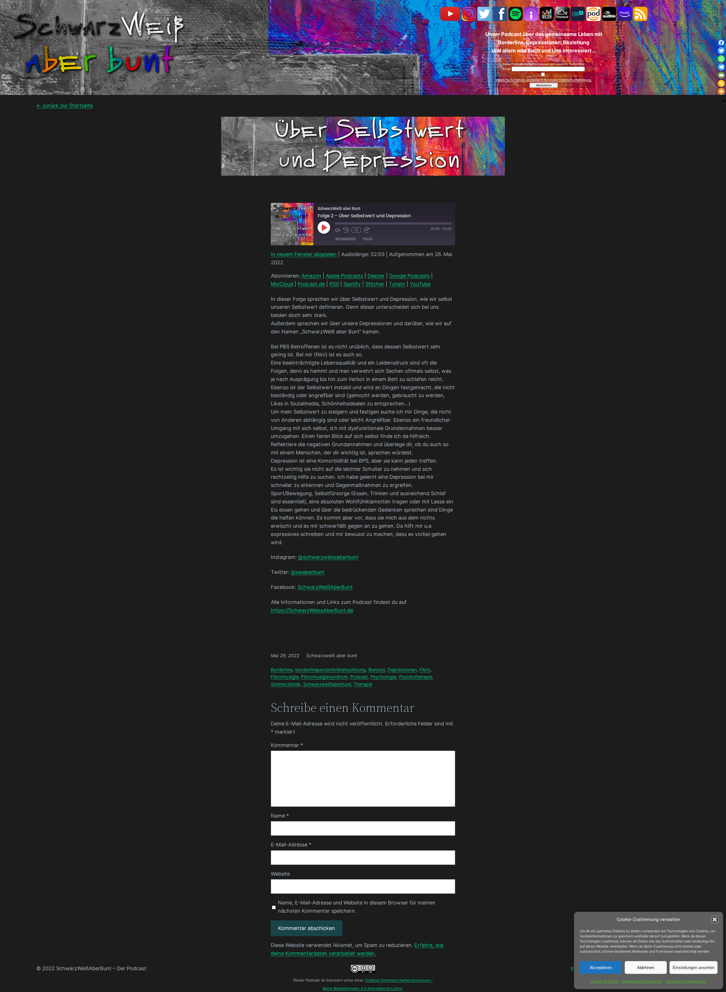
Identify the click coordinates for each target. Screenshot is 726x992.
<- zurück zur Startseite (64, 105)
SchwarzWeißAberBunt (325, 587)
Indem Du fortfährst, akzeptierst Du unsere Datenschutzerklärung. (544, 80)
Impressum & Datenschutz (641, 981)
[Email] (721, 75)
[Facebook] (721, 42)
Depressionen (402, 669)
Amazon (311, 276)
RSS (334, 284)
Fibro (424, 669)
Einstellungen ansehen (693, 967)
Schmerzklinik (286, 684)
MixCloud (282, 284)
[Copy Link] (721, 83)
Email (507, 69)
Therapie (363, 684)
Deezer (376, 276)
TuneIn (397, 284)
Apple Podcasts (344, 276)
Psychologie (383, 677)
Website (280, 874)
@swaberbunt (307, 572)
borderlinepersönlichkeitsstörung (330, 669)
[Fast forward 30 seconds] (367, 230)
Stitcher (374, 284)
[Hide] (723, 101)
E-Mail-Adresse (291, 845)
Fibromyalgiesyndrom (324, 677)
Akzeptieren (601, 967)
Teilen (367, 239)
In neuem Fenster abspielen (304, 254)
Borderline (282, 669)
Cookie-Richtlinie (604, 981)
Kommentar (287, 745)
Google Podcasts (409, 276)
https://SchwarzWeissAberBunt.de (312, 610)
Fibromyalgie (285, 677)
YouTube (420, 284)
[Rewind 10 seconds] (346, 230)
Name (280, 816)
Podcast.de (311, 284)
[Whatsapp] (721, 58)
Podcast (359, 677)
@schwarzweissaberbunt (328, 557)
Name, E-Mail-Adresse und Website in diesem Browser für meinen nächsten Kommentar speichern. (356, 907)
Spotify (352, 284)
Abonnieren (345, 239)
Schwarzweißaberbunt (327, 684)
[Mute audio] (337, 230)
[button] (714, 919)
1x (356, 230)
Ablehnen (645, 967)
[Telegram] (721, 67)
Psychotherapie (415, 677)
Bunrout (376, 669)
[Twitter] (721, 50)
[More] (721, 91)
